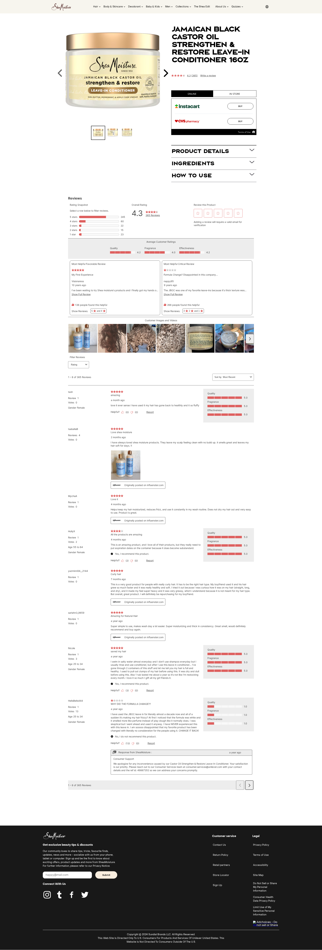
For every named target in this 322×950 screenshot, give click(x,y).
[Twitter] (85, 894)
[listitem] (98, 133)
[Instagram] (47, 894)
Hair (95, 6)
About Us (220, 6)
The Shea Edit (202, 6)
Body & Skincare (113, 6)
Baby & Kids (153, 6)
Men (167, 6)
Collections (182, 6)
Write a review (208, 75)
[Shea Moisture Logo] (62, 7)
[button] (4, 4)
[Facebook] (72, 894)
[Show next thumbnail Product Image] (166, 73)
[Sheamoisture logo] (54, 836)
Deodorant (134, 6)
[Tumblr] (59, 894)
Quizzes (236, 6)
